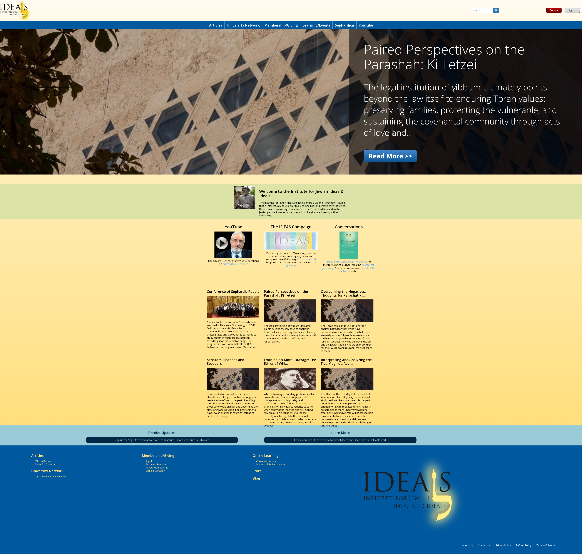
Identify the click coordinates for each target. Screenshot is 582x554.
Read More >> (390, 155)
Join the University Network (50, 476)
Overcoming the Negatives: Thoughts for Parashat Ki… (343, 293)
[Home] (191, 10)
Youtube (366, 25)
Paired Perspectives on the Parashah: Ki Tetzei (286, 293)
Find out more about (346, 262)
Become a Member (156, 464)
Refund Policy (523, 545)
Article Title (368, 268)
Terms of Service (545, 545)
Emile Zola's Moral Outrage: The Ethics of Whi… (290, 361)
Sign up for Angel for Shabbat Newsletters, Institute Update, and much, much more (162, 440)
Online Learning (266, 455)
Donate (554, 10)
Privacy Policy (503, 545)
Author (347, 271)
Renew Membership (157, 467)
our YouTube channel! (235, 264)
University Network (243, 25)
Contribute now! (306, 259)
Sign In (572, 10)
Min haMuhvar (43, 461)
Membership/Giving (281, 25)
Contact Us (484, 545)
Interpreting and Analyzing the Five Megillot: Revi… (346, 361)
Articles (215, 25)
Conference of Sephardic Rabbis (233, 291)
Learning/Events (316, 25)
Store (257, 470)
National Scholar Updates (270, 464)
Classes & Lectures (267, 461)
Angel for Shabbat (45, 464)
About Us (467, 545)
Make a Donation (155, 470)
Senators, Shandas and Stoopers (225, 361)
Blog (256, 478)
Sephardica (344, 25)
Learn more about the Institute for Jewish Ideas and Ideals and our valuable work (340, 440)
